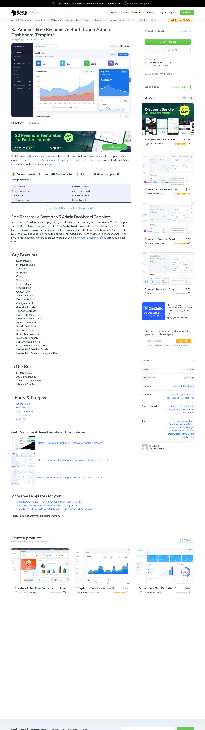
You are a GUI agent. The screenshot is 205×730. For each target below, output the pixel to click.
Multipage (188, 427)
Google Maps (186, 424)
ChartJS (20, 419)
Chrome (183, 406)
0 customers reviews (34, 39)
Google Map (23, 407)
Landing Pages (117, 20)
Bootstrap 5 (41, 20)
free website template (77, 160)
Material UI (56, 20)
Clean (190, 421)
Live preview (182, 131)
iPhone (182, 409)
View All (188, 98)
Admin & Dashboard (21, 20)
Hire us (187, 12)
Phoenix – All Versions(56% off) (165, 189)
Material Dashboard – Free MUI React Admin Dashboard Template (54, 509)
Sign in (163, 12)
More (153, 20)
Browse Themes (120, 12)
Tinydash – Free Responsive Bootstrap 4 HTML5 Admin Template (117, 588)
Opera (184, 412)
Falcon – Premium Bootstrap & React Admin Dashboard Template (74, 460)
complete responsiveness (91, 237)
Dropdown (174, 424)
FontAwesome (24, 411)
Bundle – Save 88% (180, 19)
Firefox (168, 409)
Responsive (181, 433)
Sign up (173, 12)
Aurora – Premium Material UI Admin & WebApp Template (70, 443)
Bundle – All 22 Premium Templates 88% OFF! (174, 139)
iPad (175, 409)
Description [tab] (17, 123)
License (185, 31)
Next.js (86, 20)
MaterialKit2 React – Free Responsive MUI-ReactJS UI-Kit (49, 501)
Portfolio (142, 20)
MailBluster (182, 345)
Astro (131, 20)
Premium (139, 12)
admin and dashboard (40, 156)
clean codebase (43, 226)
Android (174, 406)
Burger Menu (180, 421)
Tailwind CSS (72, 20)
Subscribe (183, 340)
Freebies (152, 12)
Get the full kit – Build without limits (71, 208)
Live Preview (166, 50)
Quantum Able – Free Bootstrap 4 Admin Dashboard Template (53, 588)
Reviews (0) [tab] (33, 123)
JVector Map (23, 415)
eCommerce (100, 20)
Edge (190, 406)
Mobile (190, 409)
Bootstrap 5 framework (42, 160)
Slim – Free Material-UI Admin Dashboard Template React (49, 505)
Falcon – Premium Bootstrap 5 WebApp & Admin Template (70, 477)
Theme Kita (156, 448)
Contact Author (180, 86)
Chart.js (189, 394)
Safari (191, 412)
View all (185, 539)
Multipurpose (177, 430)
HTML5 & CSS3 (174, 427)
